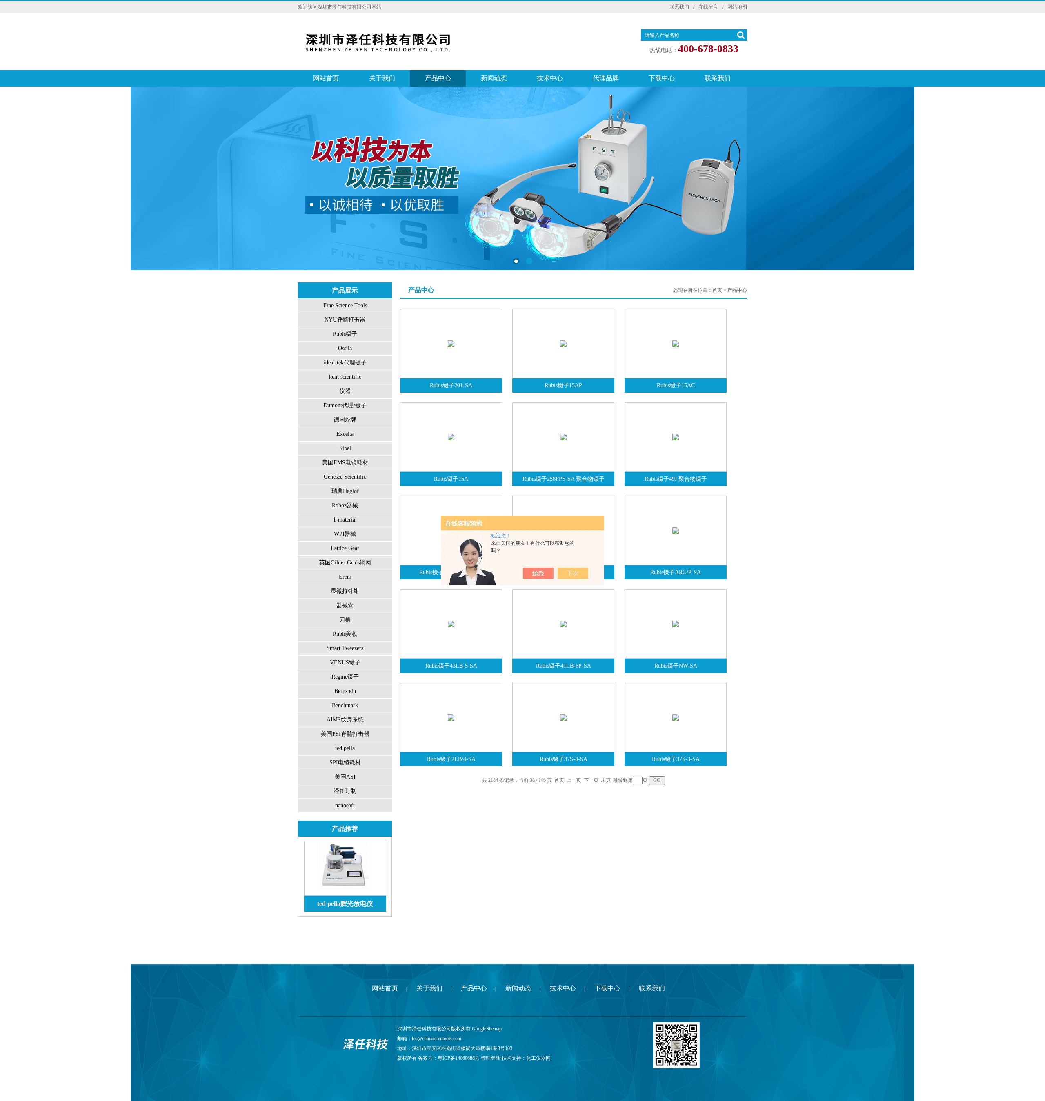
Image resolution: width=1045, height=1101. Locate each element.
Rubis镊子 (345, 334)
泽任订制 (345, 791)
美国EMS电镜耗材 (345, 462)
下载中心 (662, 78)
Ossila (345, 348)
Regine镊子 (345, 677)
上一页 (574, 780)
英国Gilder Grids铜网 (345, 562)
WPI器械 (345, 534)
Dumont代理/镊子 (345, 405)
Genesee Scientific (345, 477)
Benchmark (345, 705)
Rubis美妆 (345, 634)
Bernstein (345, 691)
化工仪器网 (538, 1058)
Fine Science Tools (345, 305)
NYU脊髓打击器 (345, 320)
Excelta (345, 434)
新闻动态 (494, 78)
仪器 (345, 391)
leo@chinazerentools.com (436, 1038)
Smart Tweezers (345, 648)
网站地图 (737, 7)
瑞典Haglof (345, 491)
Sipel (345, 448)
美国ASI (345, 777)
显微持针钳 (345, 591)
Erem (345, 577)
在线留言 (708, 7)
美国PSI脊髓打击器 (345, 734)
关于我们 (382, 78)
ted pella (345, 748)
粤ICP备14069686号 (459, 1058)
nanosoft (345, 805)
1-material (345, 520)
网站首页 (326, 78)
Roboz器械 (345, 505)
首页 (717, 290)
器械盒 (345, 605)
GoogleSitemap (487, 1029)
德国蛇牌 (345, 420)
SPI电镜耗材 (345, 762)
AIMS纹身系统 (345, 720)
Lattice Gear (345, 548)
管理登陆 (490, 1058)
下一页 (591, 780)
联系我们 (679, 7)
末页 (606, 780)
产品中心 (438, 78)
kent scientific (345, 377)
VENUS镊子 (345, 662)
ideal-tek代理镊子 (345, 363)
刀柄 (345, 620)
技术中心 (550, 78)
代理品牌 (606, 78)
